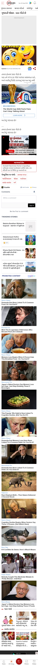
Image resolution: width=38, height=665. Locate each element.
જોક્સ (16, 178)
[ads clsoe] (36, 653)
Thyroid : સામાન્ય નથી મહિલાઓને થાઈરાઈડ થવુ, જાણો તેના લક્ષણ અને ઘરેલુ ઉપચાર (22, 623)
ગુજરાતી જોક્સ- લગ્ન (8, 625)
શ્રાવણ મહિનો (19, 8)
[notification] (35, 3)
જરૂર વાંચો (8, 609)
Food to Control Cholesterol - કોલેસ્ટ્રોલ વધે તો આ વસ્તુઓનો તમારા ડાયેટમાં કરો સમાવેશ (22, 643)
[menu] (3, 3)
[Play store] (31, 3)
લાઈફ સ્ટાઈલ (6, 182)
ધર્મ (15, 182)
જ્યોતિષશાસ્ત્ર (6, 178)
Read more (10, 151)
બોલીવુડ (30, 8)
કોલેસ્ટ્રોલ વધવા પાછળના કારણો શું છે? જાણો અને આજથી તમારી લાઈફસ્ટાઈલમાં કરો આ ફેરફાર (7, 643)
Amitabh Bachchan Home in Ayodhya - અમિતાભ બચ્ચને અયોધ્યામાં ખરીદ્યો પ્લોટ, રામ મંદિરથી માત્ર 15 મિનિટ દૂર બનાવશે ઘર (17, 168)
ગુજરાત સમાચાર (6, 8)
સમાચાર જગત (22, 174)
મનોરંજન (23, 178)
